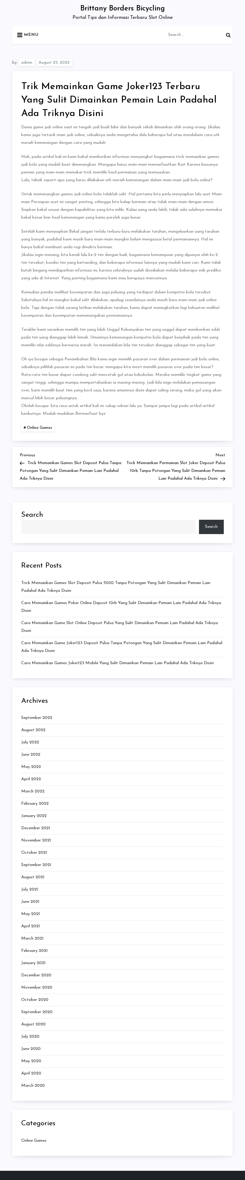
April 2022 (31, 779)
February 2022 (35, 803)
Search (32, 515)
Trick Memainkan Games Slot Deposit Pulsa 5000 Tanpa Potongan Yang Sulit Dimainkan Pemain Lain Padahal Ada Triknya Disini (115, 587)
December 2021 (35, 828)
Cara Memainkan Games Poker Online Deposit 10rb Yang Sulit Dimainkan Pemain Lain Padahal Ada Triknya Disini (121, 607)
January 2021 (33, 963)
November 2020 (36, 987)
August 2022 (33, 730)
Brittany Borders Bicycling (122, 8)
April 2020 (31, 1073)
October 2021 (34, 852)
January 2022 (34, 816)
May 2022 (31, 767)
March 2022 (33, 791)
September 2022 (36, 718)
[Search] (228, 35)
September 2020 (37, 1012)
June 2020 (31, 1049)
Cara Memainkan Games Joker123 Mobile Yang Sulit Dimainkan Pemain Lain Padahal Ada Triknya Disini (117, 663)
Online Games (39, 428)
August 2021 (33, 877)
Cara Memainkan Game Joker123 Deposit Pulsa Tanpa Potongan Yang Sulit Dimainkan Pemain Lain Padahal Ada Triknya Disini (121, 647)
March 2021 (32, 938)
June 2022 (30, 754)
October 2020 (34, 1000)
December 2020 (36, 975)
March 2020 (33, 1085)
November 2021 (36, 840)
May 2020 (31, 1061)
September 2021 (36, 865)
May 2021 (30, 914)
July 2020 (30, 1036)
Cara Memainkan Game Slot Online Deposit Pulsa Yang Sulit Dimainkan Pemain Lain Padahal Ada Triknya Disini (119, 627)
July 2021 (29, 889)
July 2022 (30, 742)
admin (26, 62)
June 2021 (30, 902)
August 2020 (33, 1024)
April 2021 (30, 926)
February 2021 (34, 951)
